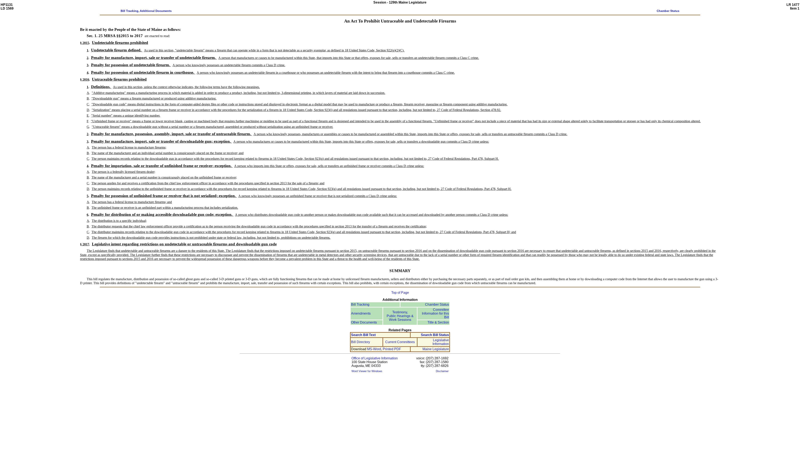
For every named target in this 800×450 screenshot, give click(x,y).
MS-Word (374, 349)
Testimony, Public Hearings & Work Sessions (400, 315)
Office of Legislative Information (374, 358)
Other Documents (364, 322)
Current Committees (400, 342)
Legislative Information (440, 342)
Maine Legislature (435, 349)
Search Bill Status (435, 335)
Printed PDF (392, 349)
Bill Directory (360, 342)
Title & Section (438, 322)
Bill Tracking (360, 304)
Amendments (361, 313)
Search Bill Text (363, 335)
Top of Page (400, 292)
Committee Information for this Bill (435, 313)
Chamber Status (437, 304)
